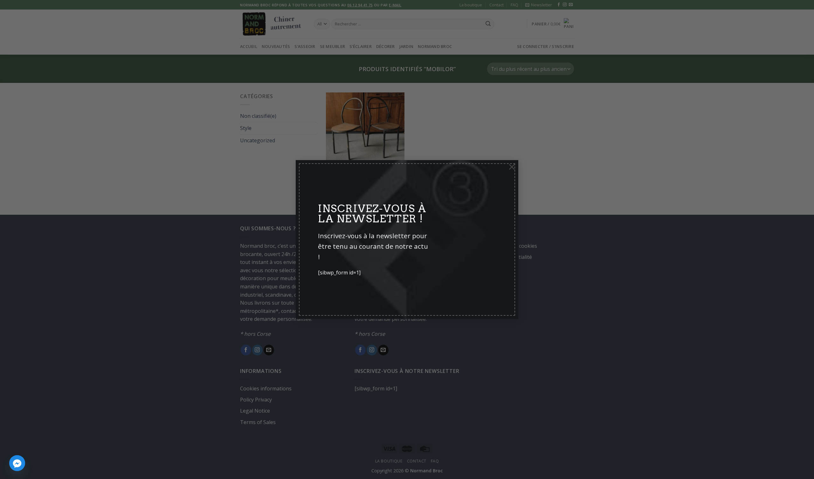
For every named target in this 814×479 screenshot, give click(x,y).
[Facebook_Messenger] (17, 463)
